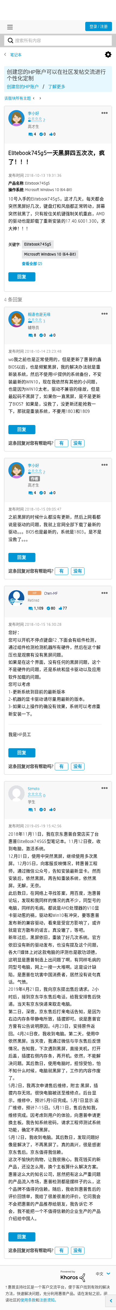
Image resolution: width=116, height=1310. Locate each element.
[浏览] (8, 27)
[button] (104, 112)
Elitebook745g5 (37, 244)
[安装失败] (34, 98)
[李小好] (16, 118)
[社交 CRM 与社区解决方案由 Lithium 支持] (73, 1276)
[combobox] (58, 40)
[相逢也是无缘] (16, 319)
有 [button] (61, 443)
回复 (21, 277)
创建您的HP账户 (23, 86)
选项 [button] (108, 54)
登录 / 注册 (99, 26)
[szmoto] (16, 793)
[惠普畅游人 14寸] (39, 98)
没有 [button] (77, 443)
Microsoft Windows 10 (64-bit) (50, 254)
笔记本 (16, 54)
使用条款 (28, 1300)
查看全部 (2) (32, 263)
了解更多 (56, 86)
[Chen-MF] (16, 598)
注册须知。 (48, 1300)
